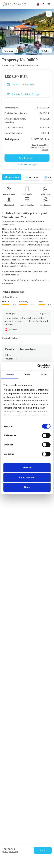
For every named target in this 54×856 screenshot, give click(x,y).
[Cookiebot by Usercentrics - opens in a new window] (38, 366)
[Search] (43, 4)
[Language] (38, 4)
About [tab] (44, 374)
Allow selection (27, 477)
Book (43, 850)
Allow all (27, 467)
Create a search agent (27, 164)
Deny (27, 487)
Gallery (47, 51)
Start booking (27, 158)
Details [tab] (27, 374)
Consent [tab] (10, 374)
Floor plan (8, 51)
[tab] (11, 177)
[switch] (46, 435)
